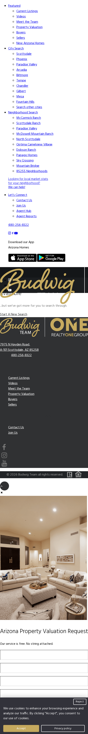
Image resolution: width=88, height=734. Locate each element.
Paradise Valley (26, 64)
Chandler (22, 86)
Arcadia (21, 70)
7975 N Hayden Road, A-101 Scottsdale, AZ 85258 (19, 347)
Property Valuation (29, 27)
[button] (9, 280)
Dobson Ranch (26, 150)
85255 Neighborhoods (31, 171)
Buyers (21, 32)
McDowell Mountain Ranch (34, 134)
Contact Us (24, 200)
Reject (80, 701)
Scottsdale (24, 54)
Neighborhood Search (23, 112)
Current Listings (27, 11)
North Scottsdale (28, 139)
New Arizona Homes (30, 43)
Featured (14, 6)
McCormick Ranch (28, 118)
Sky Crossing (25, 160)
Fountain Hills (25, 102)
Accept (21, 728)
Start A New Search (13, 314)
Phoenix (21, 59)
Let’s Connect (17, 195)
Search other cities (29, 107)
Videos (21, 16)
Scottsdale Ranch (28, 123)
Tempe (21, 80)
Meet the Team (27, 22)
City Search (16, 48)
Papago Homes (26, 155)
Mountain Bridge (27, 166)
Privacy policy (62, 728)
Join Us (21, 205)
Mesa (20, 96)
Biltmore (22, 75)
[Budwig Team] (44, 270)
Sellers (20, 38)
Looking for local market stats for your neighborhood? (28, 183)
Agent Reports (26, 216)
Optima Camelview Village (34, 144)
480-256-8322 (18, 225)
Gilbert (21, 91)
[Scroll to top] (4, 486)
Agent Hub (23, 211)
